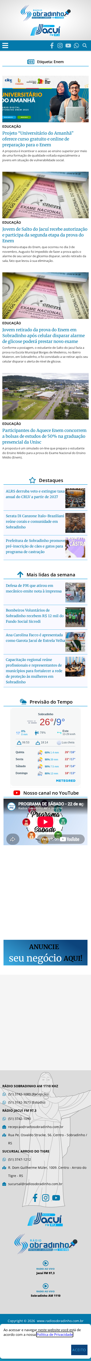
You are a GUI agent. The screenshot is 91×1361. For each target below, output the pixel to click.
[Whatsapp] (76, 45)
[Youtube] (68, 45)
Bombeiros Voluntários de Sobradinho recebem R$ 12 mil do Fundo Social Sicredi (35, 616)
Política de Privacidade (55, 1334)
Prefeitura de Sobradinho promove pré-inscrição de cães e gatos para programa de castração (35, 546)
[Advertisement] (45, 893)
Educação (11, 126)
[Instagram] (60, 45)
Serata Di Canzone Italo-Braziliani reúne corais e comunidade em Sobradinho (35, 521)
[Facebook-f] (52, 45)
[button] (5, 45)
